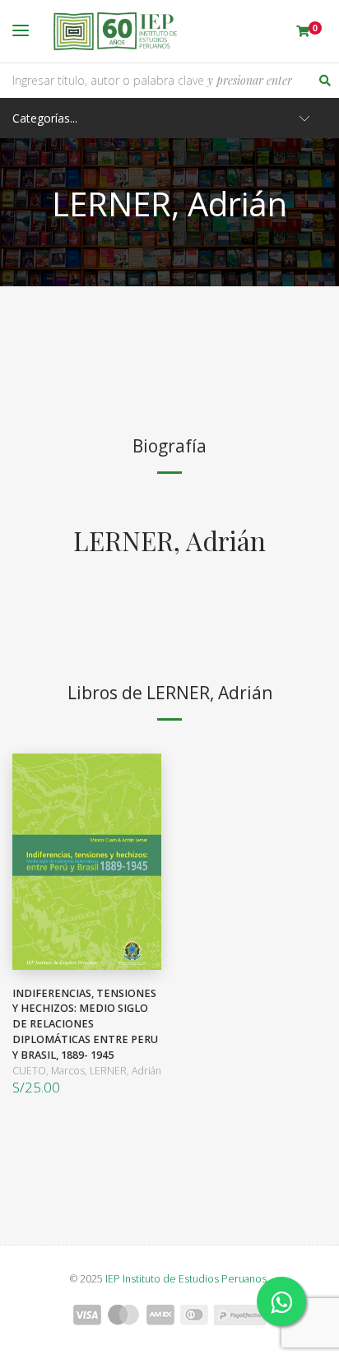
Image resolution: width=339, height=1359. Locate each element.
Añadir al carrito (83, 861)
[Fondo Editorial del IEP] (115, 31)
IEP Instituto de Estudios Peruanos (186, 1279)
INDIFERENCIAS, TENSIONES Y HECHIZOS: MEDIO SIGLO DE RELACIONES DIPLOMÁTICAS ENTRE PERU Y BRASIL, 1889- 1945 (85, 1024)
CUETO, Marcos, (51, 1071)
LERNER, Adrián (169, 540)
